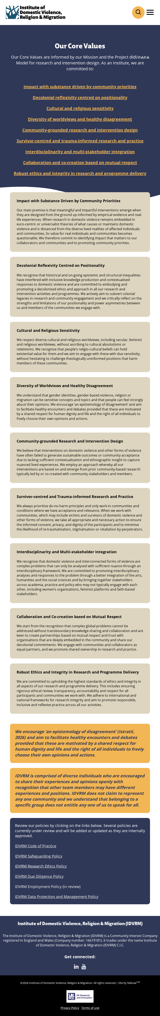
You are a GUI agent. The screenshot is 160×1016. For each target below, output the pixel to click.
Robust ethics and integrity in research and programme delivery (80, 173)
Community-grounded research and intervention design (80, 130)
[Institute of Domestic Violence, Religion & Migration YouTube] (84, 966)
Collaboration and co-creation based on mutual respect (80, 162)
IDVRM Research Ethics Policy (41, 866)
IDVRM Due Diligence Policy (39, 876)
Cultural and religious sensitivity (80, 108)
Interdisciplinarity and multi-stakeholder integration (80, 151)
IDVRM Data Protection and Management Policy (56, 896)
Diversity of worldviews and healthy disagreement (80, 119)
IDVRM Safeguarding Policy (38, 856)
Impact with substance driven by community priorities (80, 86)
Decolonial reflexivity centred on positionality (80, 97)
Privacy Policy (70, 1008)
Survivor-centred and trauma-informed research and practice (80, 141)
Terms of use (90, 1008)
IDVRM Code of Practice (35, 845)
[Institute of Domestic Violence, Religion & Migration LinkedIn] (76, 966)
